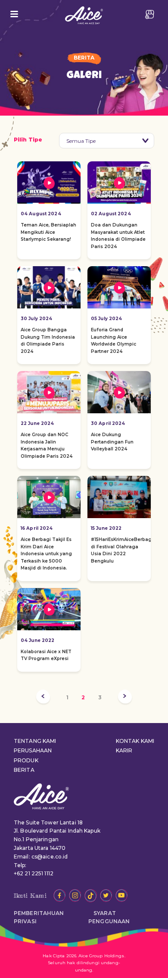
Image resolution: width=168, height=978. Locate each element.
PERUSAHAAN (33, 750)
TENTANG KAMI (35, 741)
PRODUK (26, 760)
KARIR (124, 750)
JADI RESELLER (150, 14)
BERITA (24, 770)
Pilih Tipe (28, 139)
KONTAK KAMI (135, 741)
